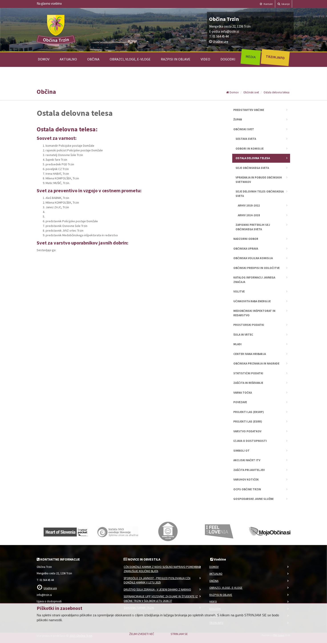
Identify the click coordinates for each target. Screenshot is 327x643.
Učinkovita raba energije (252, 301)
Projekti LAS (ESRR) (247, 421)
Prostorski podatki (248, 325)
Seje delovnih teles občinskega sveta (260, 194)
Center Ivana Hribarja (249, 354)
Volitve (239, 291)
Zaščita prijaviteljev (249, 470)
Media (250, 56)
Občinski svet (251, 92)
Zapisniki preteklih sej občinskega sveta (253, 227)
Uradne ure (220, 41)
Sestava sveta (246, 139)
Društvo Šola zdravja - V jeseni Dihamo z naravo (157, 589)
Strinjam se (179, 634)
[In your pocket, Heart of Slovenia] (65, 531)
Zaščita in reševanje (248, 383)
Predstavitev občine (248, 110)
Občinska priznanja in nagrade (256, 363)
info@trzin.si (230, 31)
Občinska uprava (245, 248)
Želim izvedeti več (141, 634)
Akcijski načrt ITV (246, 460)
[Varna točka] (168, 531)
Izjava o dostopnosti (250, 441)
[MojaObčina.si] (270, 531)
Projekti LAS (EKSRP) (248, 412)
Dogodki (227, 59)
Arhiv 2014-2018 (249, 215)
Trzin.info (275, 57)
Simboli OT (241, 451)
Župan (237, 119)
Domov (43, 59)
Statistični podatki (248, 373)
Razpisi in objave (175, 59)
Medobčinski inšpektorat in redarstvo (254, 313)
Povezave (240, 402)
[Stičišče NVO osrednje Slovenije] (117, 531)
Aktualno (68, 59)
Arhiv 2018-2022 (249, 205)
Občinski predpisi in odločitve (256, 268)
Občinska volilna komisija (253, 258)
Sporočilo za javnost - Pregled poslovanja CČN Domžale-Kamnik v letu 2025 (157, 580)
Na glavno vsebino (49, 3)
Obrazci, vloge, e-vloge (130, 59)
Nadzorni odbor (245, 239)
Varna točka (242, 393)
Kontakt (268, 4)
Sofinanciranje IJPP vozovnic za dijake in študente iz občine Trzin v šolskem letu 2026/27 (161, 599)
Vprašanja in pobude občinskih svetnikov (259, 180)
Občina (93, 59)
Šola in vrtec (243, 335)
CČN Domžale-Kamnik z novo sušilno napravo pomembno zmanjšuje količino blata (162, 569)
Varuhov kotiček (246, 479)
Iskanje (285, 4)
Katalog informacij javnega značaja (254, 280)
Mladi (237, 344)
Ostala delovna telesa (276, 92)
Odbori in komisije (250, 148)
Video (205, 59)
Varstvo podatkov (247, 431)
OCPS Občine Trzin (247, 489)
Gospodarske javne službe (253, 499)
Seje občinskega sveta (252, 168)
